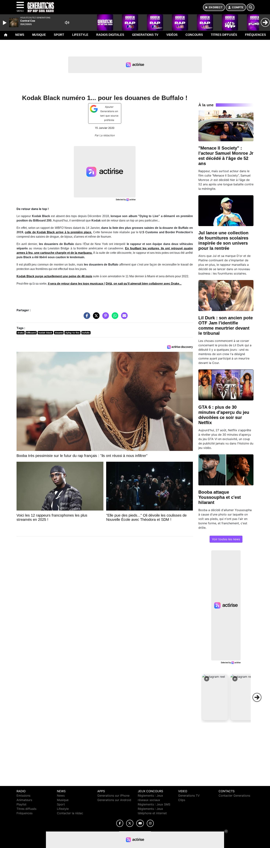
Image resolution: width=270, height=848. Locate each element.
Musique (39, 34)
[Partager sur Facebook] (86, 317)
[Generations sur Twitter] (129, 823)
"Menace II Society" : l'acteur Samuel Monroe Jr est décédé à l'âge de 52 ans (225, 156)
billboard (31, 332)
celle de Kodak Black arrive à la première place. (58, 232)
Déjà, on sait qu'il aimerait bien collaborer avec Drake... (143, 283)
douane (59, 332)
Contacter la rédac (70, 813)
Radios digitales (110, 34)
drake (20, 332)
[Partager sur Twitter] (95, 317)
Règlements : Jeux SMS (154, 804)
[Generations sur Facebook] (119, 823)
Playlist (21, 804)
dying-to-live (72, 332)
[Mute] (67, 22)
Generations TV (145, 34)
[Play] (5, 23)
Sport (59, 34)
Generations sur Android (114, 800)
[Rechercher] (250, 7)
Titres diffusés (224, 34)
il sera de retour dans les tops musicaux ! (76, 283)
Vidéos (172, 34)
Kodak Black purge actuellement (54, 276)
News (19, 34)
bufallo (86, 332)
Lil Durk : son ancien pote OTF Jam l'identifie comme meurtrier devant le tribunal (225, 325)
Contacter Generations (234, 795)
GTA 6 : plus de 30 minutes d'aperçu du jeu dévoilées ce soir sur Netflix (223, 415)
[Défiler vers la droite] (257, 697)
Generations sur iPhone (113, 795)
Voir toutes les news (226, 539)
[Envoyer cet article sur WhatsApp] (114, 317)
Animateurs (24, 800)
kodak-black (45, 332)
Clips (181, 800)
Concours (194, 34)
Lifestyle (80, 34)
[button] (215, 697)
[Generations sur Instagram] (150, 823)
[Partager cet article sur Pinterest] (104, 317)
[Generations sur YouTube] (140, 823)
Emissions (23, 795)
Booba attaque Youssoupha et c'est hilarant (219, 497)
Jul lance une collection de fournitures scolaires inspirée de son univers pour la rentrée (223, 240)
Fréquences (255, 34)
